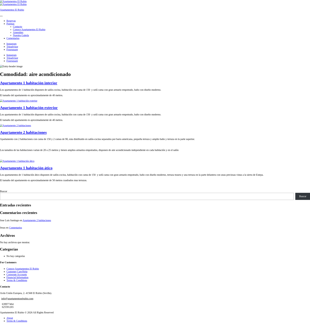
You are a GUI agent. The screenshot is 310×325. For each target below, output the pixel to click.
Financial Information (17, 277)
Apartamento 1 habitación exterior (29, 108)
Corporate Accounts (16, 274)
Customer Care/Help (16, 271)
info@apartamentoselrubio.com (17, 298)
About (9, 318)
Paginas (10, 23)
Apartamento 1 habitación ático (26, 168)
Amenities (18, 32)
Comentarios (12, 38)
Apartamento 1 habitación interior (28, 83)
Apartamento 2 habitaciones (23, 132)
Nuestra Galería (21, 35)
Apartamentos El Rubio (12, 9)
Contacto (17, 26)
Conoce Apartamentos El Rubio (29, 29)
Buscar (3, 191)
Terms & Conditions (16, 280)
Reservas (11, 20)
